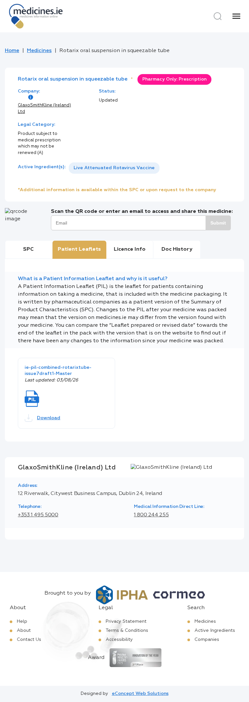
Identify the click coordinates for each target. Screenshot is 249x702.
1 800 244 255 (151, 515)
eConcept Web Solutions (140, 693)
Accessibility (119, 639)
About (24, 630)
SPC (28, 249)
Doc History (176, 249)
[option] (114, 168)
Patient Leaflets (79, 249)
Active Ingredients (215, 630)
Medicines (39, 50)
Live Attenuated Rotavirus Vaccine (114, 168)
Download (48, 418)
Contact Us (29, 639)
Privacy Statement (126, 621)
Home (12, 50)
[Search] (217, 16)
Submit (218, 222)
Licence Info (130, 249)
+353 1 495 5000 (38, 515)
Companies (207, 639)
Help (22, 621)
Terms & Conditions (127, 630)
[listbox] (114, 168)
